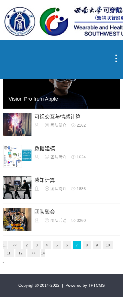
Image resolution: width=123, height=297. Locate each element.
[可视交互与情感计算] (17, 135)
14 (43, 253)
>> (34, 253)
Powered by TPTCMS (85, 285)
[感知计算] (17, 198)
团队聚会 (44, 212)
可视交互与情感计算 (57, 117)
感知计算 (44, 180)
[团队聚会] (17, 230)
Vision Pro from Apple (33, 99)
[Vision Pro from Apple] (61, 107)
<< (15, 245)
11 (9, 253)
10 (108, 245)
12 (21, 253)
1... (5, 245)
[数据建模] (17, 166)
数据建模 (44, 149)
